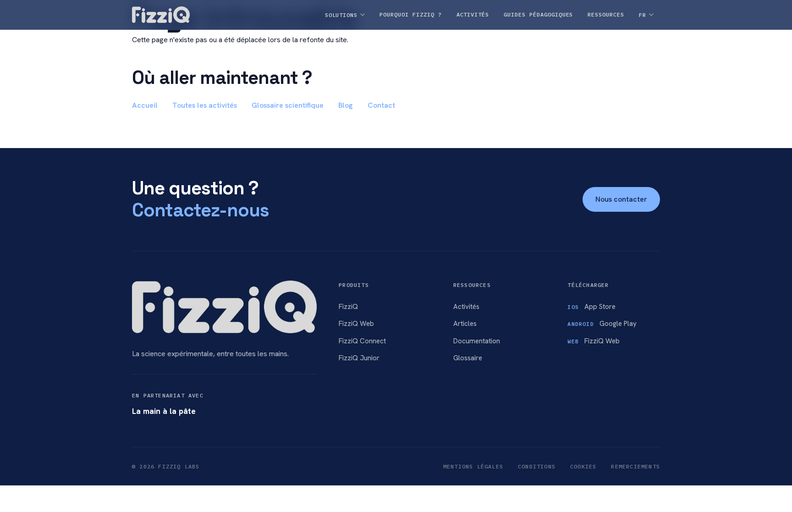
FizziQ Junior (359, 358)
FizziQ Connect (362, 341)
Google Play (601, 323)
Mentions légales (473, 466)
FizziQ (348, 306)
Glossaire (467, 358)
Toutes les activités (204, 105)
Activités (466, 306)
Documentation (476, 341)
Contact (381, 105)
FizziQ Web (356, 323)
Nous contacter (621, 199)
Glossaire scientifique (288, 105)
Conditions (537, 466)
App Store (591, 306)
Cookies (583, 466)
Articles (465, 323)
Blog (345, 105)
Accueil (145, 105)
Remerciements (635, 466)
